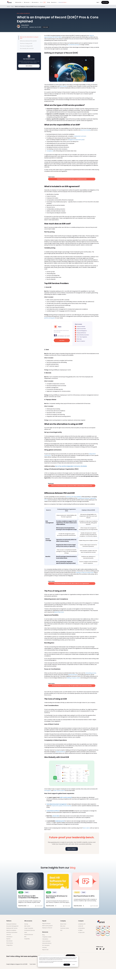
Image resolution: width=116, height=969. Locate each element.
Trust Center (33, 964)
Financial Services (28, 934)
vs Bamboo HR (81, 924)
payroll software (72, 674)
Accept (67, 964)
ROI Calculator (46, 945)
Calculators (45, 939)
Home (8, 6)
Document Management (12, 926)
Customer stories (64, 928)
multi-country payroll (59, 790)
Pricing (48, 2)
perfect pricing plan (49, 318)
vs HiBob (80, 930)
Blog (12, 6)
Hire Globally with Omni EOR (26, 48)
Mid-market (27, 926)
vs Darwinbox (81, 928)
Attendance (9, 936)
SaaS (25, 932)
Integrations (9, 945)
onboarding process (90, 673)
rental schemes (67, 805)
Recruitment (9, 941)
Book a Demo (105, 2)
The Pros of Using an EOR (26, 43)
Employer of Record (47, 927)
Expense (8, 938)
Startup (26, 924)
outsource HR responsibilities (73, 496)
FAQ (61, 930)
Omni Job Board (46, 941)
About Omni (63, 924)
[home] (10, 2)
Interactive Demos (46, 943)
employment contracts (80, 136)
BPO (25, 936)
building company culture (73, 678)
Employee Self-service (11, 928)
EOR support (47, 790)
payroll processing (85, 130)
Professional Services (29, 930)
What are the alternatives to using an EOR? (29, 37)
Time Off (8, 934)
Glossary (44, 947)
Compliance (49, 151)
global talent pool (59, 612)
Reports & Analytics (11, 930)
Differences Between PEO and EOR (28, 41)
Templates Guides (46, 937)
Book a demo (86, 828)
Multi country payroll (47, 925)
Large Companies (28, 928)
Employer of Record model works (84, 572)
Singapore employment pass (76, 139)
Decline (74, 964)
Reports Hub (45, 949)
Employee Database (11, 924)
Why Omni (62, 926)
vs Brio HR (80, 926)
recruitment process (73, 44)
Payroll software (46, 923)
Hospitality (27, 938)
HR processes (63, 86)
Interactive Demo (62, 2)
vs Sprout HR (81, 932)
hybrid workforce (60, 751)
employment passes (57, 805)
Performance (9, 943)
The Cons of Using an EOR (26, 46)
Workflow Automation (11, 932)
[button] (19, 2)
